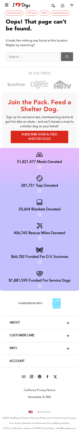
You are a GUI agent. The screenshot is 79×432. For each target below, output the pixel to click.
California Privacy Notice (39, 390)
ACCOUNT (17, 361)
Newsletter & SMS (39, 397)
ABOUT (15, 322)
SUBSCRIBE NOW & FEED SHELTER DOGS (39, 136)
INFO (13, 348)
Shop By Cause (14, 13)
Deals (44, 13)
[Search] (67, 56)
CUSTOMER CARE (22, 335)
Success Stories (60, 13)
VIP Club (31, 13)
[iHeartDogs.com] (21, 6)
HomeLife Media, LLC (40, 418)
